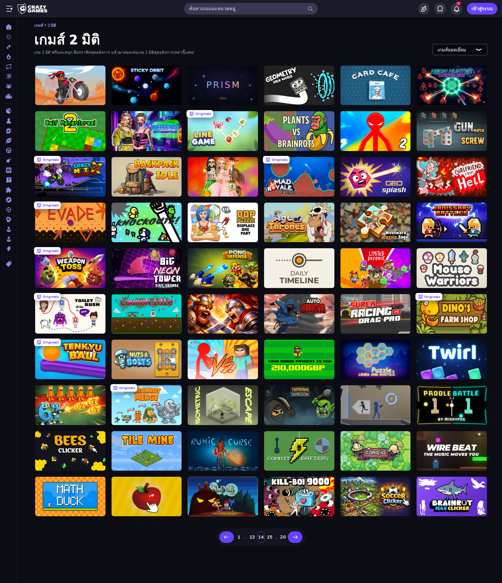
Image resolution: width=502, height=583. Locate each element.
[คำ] (8, 170)
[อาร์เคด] (8, 239)
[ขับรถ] (8, 150)
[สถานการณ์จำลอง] (8, 229)
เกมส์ (38, 25)
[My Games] (440, 9)
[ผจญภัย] (8, 200)
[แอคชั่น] (8, 249)
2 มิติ (51, 25)
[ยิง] (8, 210)
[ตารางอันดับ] (8, 96)
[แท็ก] (8, 264)
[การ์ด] (8, 131)
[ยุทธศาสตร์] (8, 219)
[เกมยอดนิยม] (8, 57)
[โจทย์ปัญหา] (8, 180)
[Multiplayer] (8, 86)
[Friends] (424, 9)
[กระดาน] (8, 121)
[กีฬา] (8, 140)
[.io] (8, 111)
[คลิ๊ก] (8, 160)
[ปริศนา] (8, 190)
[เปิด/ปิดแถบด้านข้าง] (9, 9)
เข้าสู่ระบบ (482, 9)
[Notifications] (456, 9)
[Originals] (8, 76)
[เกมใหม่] (8, 47)
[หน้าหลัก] (8, 27)
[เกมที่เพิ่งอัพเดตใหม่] (8, 66)
